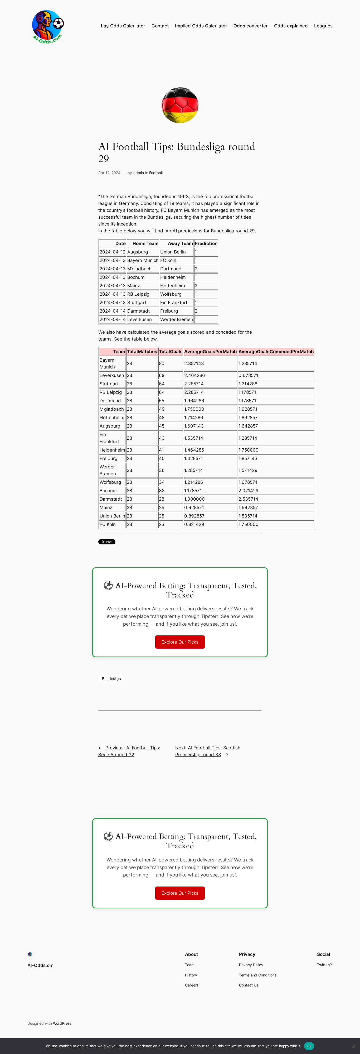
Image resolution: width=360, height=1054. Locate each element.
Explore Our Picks (180, 642)
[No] (353, 1046)
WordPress (62, 1023)
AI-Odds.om (40, 965)
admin (138, 172)
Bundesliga (111, 678)
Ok (309, 1046)
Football (156, 172)
